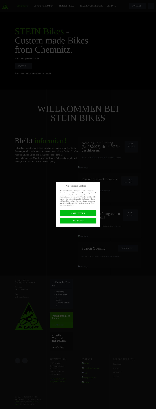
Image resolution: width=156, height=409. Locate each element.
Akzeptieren (78, 213)
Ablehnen (78, 221)
